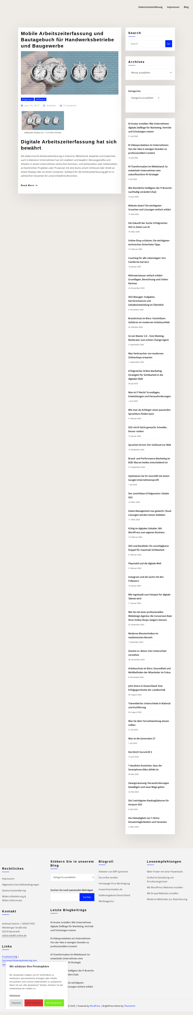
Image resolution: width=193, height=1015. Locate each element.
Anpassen (16, 1002)
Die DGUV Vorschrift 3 (140, 752)
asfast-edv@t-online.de (14, 935)
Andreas (51, 105)
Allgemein (27, 99)
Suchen (87, 897)
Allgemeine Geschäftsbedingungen (20, 884)
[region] (37, 985)
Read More (27, 185)
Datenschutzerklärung (150, 7)
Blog (186, 7)
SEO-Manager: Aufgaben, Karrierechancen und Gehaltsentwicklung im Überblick (146, 300)
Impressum (173, 7)
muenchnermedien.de (110, 889)
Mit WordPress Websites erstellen (165, 887)
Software (40, 99)
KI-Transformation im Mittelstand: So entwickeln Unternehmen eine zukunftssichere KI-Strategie (148, 170)
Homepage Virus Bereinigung (114, 883)
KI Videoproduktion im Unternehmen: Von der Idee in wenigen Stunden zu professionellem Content (148, 149)
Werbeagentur (106, 901)
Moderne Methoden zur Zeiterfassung (167, 899)
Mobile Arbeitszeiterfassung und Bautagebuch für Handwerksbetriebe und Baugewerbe (67, 40)
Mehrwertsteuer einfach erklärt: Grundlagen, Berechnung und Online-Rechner (148, 279)
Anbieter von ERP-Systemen (113, 871)
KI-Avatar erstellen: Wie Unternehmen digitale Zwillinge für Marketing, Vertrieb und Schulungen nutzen (149, 127)
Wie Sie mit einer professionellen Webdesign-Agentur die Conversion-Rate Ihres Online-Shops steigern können (150, 615)
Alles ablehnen (34, 1002)
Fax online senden (108, 877)
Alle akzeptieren (54, 1002)
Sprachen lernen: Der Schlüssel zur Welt (149, 444)
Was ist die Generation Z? (141, 738)
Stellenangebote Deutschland (114, 895)
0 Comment (70, 105)
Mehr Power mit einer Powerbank (165, 871)
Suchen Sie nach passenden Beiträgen (71, 890)
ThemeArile (129, 1005)
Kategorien (134, 91)
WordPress (95, 1005)
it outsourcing (9, 956)
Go (168, 43)
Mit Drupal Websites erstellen (162, 893)
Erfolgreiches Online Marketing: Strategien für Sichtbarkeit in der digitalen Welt (145, 374)
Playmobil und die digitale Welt (144, 563)
